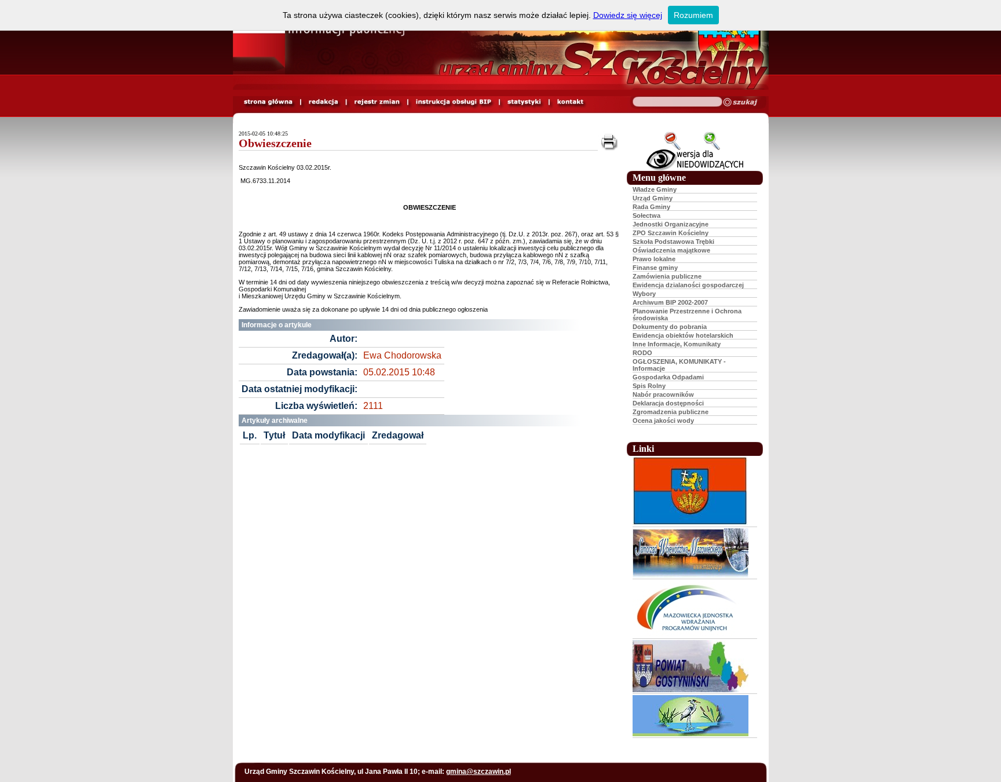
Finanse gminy (655, 267)
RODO (642, 352)
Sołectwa (646, 215)
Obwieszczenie (275, 143)
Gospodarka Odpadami (668, 377)
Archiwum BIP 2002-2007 (670, 302)
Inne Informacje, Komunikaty (677, 344)
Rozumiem (693, 15)
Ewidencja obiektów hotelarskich (683, 335)
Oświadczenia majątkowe (671, 250)
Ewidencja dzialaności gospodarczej (688, 285)
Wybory (644, 293)
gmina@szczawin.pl (478, 772)
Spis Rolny (649, 385)
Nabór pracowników (663, 394)
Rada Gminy (651, 206)
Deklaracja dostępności (668, 403)
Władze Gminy (655, 189)
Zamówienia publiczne (667, 276)
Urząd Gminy (653, 198)
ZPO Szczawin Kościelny (670, 232)
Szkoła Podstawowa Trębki (673, 241)
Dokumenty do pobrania (670, 326)
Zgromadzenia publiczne (670, 411)
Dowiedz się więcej (627, 15)
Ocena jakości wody (663, 420)
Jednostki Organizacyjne (670, 224)
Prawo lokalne (654, 258)
